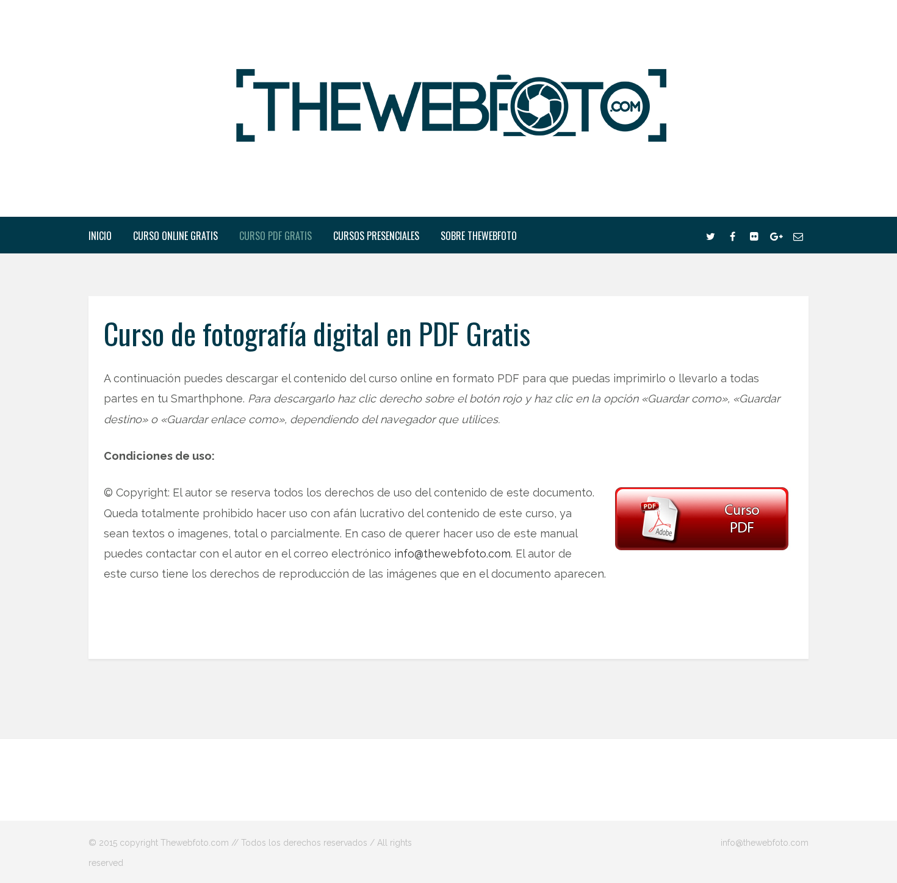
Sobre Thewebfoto (479, 235)
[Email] (798, 235)
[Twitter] (710, 235)
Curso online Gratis (175, 235)
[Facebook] (732, 235)
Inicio (100, 235)
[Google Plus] (776, 235)
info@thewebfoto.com (452, 553)
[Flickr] (754, 235)
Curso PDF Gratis (275, 235)
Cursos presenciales (376, 235)
